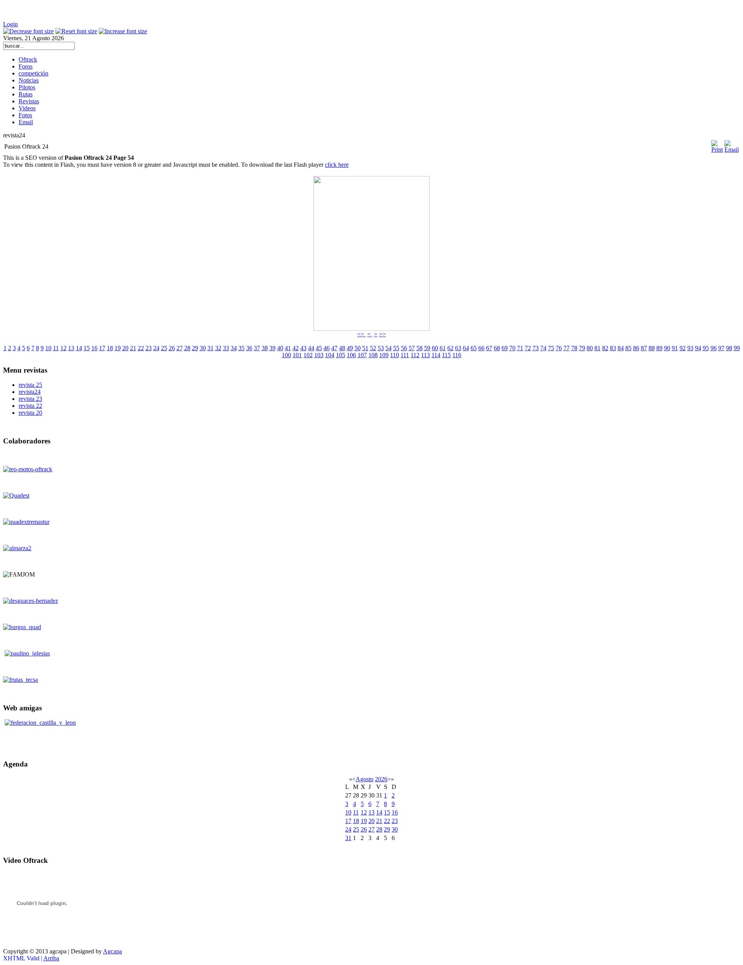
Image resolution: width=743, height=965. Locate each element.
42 (296, 348)
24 (156, 348)
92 (683, 348)
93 (690, 348)
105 (340, 355)
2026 (381, 779)
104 (329, 355)
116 (456, 355)
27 (179, 348)
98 (729, 348)
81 (597, 348)
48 (342, 348)
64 (466, 348)
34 (234, 348)
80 (590, 348)
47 (334, 348)
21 (133, 348)
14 (79, 348)
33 (226, 348)
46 (327, 348)
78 (574, 348)
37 (257, 348)
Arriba (51, 958)
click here (337, 164)
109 (384, 355)
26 (172, 348)
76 (559, 348)
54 (388, 348)
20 (125, 348)
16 (94, 348)
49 (350, 348)
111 (405, 355)
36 (249, 348)
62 (450, 348)
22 (141, 348)
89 (659, 348)
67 (489, 348)
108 (373, 355)
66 (481, 348)
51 (365, 348)
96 (713, 348)
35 (241, 348)
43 (303, 348)
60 (435, 348)
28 (187, 348)
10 (48, 348)
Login (10, 24)
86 (636, 348)
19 (118, 348)
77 (566, 348)
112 (415, 355)
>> (382, 334)
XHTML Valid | (23, 958)
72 (528, 348)
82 (605, 348)
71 (520, 348)
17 (102, 348)
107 (362, 355)
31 (210, 348)
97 (721, 348)
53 (381, 348)
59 (427, 348)
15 (87, 348)
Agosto (364, 779)
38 (265, 348)
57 (412, 348)
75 (551, 348)
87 (644, 348)
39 (272, 348)
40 (280, 348)
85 (628, 348)
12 (63, 348)
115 (446, 355)
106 (351, 355)
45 (319, 348)
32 (218, 348)
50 (357, 348)
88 (652, 348)
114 (435, 355)
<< (361, 334)
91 (675, 348)
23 (149, 348)
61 (443, 348)
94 (698, 348)
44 (311, 348)
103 (319, 355)
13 (71, 348)
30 (203, 348)
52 (373, 348)
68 (497, 348)
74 (543, 348)
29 (195, 348)
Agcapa (112, 951)
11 (56, 348)
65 (474, 348)
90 (667, 348)
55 (396, 348)
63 (458, 348)
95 (706, 348)
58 (419, 348)
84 (621, 348)
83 (613, 348)
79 (582, 348)
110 (394, 355)
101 (297, 355)
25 (164, 348)
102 (308, 355)
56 (404, 348)
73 (535, 348)
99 (737, 348)
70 (512, 348)
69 (505, 348)
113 (425, 355)
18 (110, 348)
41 (288, 348)
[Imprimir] (717, 143)
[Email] (731, 149)
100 (286, 355)
